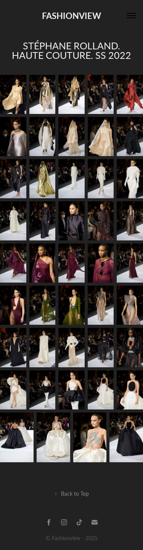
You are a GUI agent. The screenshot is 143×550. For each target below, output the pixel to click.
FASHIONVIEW (71, 15)
